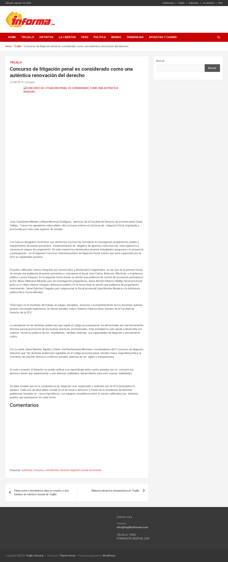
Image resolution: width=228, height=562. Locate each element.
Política (100, 37)
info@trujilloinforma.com (132, 527)
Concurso (38, 470)
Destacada (168, 3)
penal (85, 470)
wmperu (30, 82)
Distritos (46, 37)
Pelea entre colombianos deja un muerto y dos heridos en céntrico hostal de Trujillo (41, 492)
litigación (76, 470)
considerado (52, 470)
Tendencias (135, 37)
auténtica (27, 470)
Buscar (160, 60)
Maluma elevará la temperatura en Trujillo (115, 490)
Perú (220, 3)
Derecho (64, 470)
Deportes (193, 3)
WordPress (108, 555)
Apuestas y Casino (163, 37)
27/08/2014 (16, 82)
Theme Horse (67, 555)
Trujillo (181, 3)
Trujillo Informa (34, 555)
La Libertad (208, 3)
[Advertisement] (77, 186)
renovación (95, 470)
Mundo (116, 37)
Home (12, 37)
